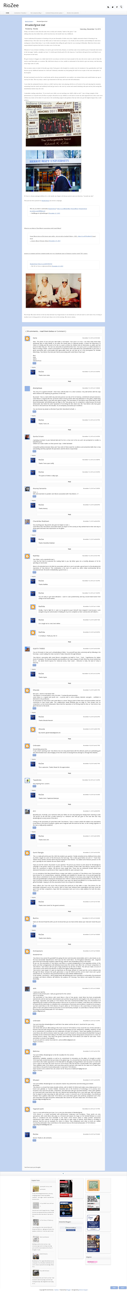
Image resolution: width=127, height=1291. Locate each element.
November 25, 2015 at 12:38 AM (91, 988)
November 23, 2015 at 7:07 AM (91, 901)
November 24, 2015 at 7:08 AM (91, 951)
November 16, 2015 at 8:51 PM (91, 690)
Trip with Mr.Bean (44, 1271)
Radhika (36, 556)
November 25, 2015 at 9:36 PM (91, 632)
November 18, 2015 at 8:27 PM (91, 763)
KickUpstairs (38, 951)
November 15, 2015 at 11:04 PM (91, 593)
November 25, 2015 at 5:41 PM (91, 1051)
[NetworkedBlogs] (70, 1227)
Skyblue (56, 1290)
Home (7, 13)
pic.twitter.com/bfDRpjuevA (37, 211)
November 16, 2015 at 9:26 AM (91, 648)
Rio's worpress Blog (36, 13)
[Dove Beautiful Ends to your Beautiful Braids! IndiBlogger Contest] (93, 1230)
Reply (34, 363)
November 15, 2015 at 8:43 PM (91, 521)
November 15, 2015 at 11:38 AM (91, 388)
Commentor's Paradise (20, 13)
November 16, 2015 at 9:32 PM (91, 716)
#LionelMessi (74, 208)
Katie (35, 338)
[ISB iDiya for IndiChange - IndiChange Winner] (93, 1210)
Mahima (36, 1051)
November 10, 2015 (54, 241)
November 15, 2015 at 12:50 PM (91, 472)
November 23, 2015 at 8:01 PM (91, 729)
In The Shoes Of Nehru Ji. (46, 1220)
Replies (34, 367)
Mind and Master (44, 1237)
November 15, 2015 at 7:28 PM (91, 488)
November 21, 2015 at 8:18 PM (91, 836)
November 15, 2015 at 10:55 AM (91, 338)
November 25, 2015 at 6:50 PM (91, 1080)
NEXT (122, 1288)
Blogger (68, 1290)
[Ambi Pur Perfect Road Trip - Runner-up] (93, 1251)
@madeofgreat (83, 208)
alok (34, 988)
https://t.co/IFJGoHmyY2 (85, 236)
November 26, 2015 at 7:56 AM (91, 1134)
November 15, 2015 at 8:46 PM (91, 505)
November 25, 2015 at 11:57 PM (91, 1109)
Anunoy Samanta (39, 488)
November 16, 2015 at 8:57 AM (91, 620)
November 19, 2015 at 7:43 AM (91, 794)
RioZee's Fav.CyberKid (73, 13)
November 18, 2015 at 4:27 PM (91, 745)
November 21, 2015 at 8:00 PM (91, 811)
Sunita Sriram (38, 436)
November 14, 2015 (57, 266)
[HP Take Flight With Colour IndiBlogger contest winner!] (66, 1216)
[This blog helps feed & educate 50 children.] (93, 1190)
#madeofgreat (45, 200)
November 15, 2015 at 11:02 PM (91, 580)
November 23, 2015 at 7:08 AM (91, 934)
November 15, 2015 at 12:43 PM (91, 436)
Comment (61, 331)
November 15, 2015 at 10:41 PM (91, 555)
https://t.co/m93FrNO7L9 (45, 264)
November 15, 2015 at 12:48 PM (91, 459)
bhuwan (36, 1080)
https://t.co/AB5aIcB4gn (63, 208)
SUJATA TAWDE (39, 648)
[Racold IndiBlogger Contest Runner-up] (66, 1197)
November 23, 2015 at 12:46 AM (91, 918)
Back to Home (28, 21)
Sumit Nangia (38, 852)
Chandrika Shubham (41, 521)
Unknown (36, 745)
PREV (114, 1288)
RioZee (11, 5)
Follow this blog (70, 1230)
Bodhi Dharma (44, 1254)
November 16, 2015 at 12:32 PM (91, 673)
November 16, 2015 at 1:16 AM (91, 606)
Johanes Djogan (83, 1290)
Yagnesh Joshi (38, 1109)
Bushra (35, 918)
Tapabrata (37, 780)
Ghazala (36, 690)
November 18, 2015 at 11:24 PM (91, 780)
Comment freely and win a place (54, 13)
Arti (34, 811)
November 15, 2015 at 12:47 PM (91, 420)
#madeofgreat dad (35, 25)
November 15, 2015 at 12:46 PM (91, 371)
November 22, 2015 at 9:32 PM (91, 852)
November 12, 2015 (54, 213)
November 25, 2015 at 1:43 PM (91, 1020)
